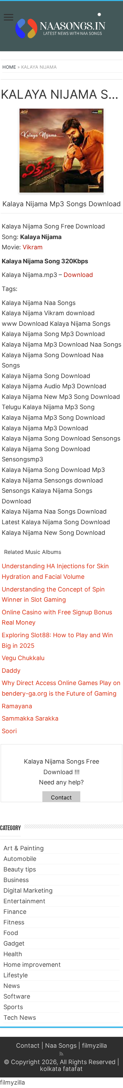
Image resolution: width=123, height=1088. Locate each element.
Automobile (19, 858)
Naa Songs (61, 1045)
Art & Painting (23, 848)
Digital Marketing (28, 890)
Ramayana (17, 706)
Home (9, 67)
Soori (9, 731)
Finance (14, 911)
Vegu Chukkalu (23, 657)
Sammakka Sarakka (30, 718)
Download (78, 274)
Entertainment (24, 901)
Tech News (19, 1017)
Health (12, 954)
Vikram (33, 247)
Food (10, 932)
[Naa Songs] (61, 25)
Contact (61, 797)
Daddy (11, 670)
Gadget (14, 943)
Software (16, 996)
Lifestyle (15, 975)
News (11, 985)
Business (16, 879)
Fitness (13, 922)
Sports (13, 1006)
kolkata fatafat (61, 1068)
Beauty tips (19, 869)
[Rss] (61, 1054)
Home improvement (32, 964)
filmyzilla (94, 1045)
